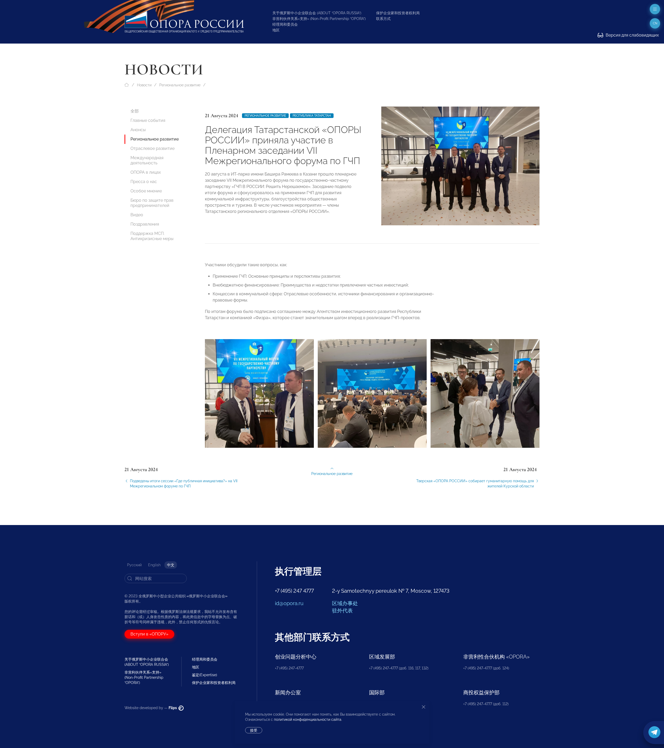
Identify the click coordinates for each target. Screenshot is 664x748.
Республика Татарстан (312, 115)
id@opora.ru (289, 603)
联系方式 (383, 19)
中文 (170, 565)
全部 (134, 111)
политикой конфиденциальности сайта (307, 719)
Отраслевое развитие (152, 148)
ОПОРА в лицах (145, 172)
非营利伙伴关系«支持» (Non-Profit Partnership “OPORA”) (319, 19)
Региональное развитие (179, 85)
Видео (136, 214)
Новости (144, 85)
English (154, 565)
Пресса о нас (143, 181)
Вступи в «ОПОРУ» (149, 634)
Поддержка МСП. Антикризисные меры (152, 236)
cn (655, 23)
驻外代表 (342, 610)
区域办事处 (345, 603)
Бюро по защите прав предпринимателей (152, 203)
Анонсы (138, 129)
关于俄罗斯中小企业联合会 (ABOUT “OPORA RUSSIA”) (316, 13)
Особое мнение (146, 190)
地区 (276, 30)
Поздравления (144, 224)
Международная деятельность (146, 160)
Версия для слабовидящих (632, 35)
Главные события (147, 120)
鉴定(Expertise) (204, 675)
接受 (253, 730)
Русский (134, 565)
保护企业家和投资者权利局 (398, 13)
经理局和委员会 (285, 24)
